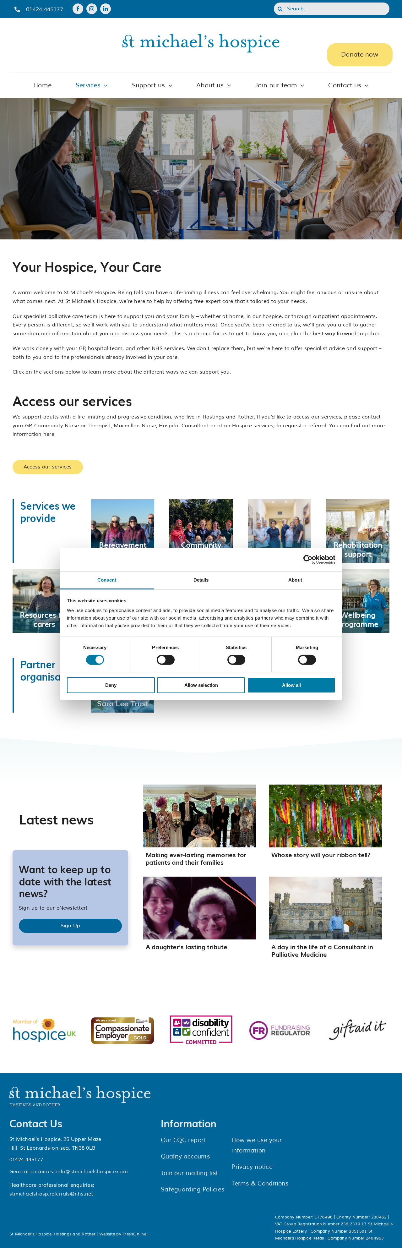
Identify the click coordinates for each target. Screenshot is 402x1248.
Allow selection (201, 685)
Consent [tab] (106, 580)
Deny (111, 685)
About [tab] (295, 580)
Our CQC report (183, 1140)
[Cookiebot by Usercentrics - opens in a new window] (307, 559)
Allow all (291, 685)
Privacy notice (251, 1167)
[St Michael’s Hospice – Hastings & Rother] (80, 1088)
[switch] (166, 660)
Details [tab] (201, 580)
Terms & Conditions (259, 1183)
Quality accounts (185, 1156)
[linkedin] (105, 8)
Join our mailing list (189, 1173)
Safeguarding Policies (192, 1189)
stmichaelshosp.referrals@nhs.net (51, 1194)
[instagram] (91, 8)
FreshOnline (134, 1234)
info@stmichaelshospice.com (92, 1172)
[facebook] (78, 8)
